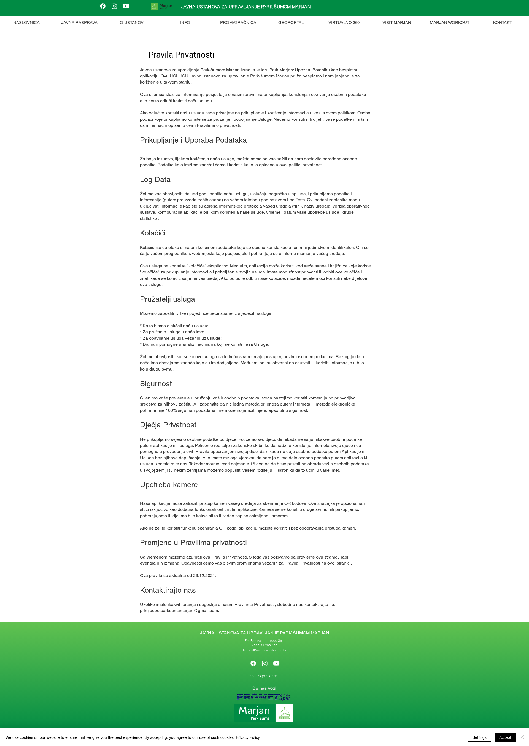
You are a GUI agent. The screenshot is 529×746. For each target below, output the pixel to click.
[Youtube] (125, 6)
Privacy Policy (248, 737)
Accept (505, 737)
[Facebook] (102, 6)
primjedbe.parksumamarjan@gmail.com (179, 610)
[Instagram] (114, 6)
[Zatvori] (522, 737)
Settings (480, 737)
